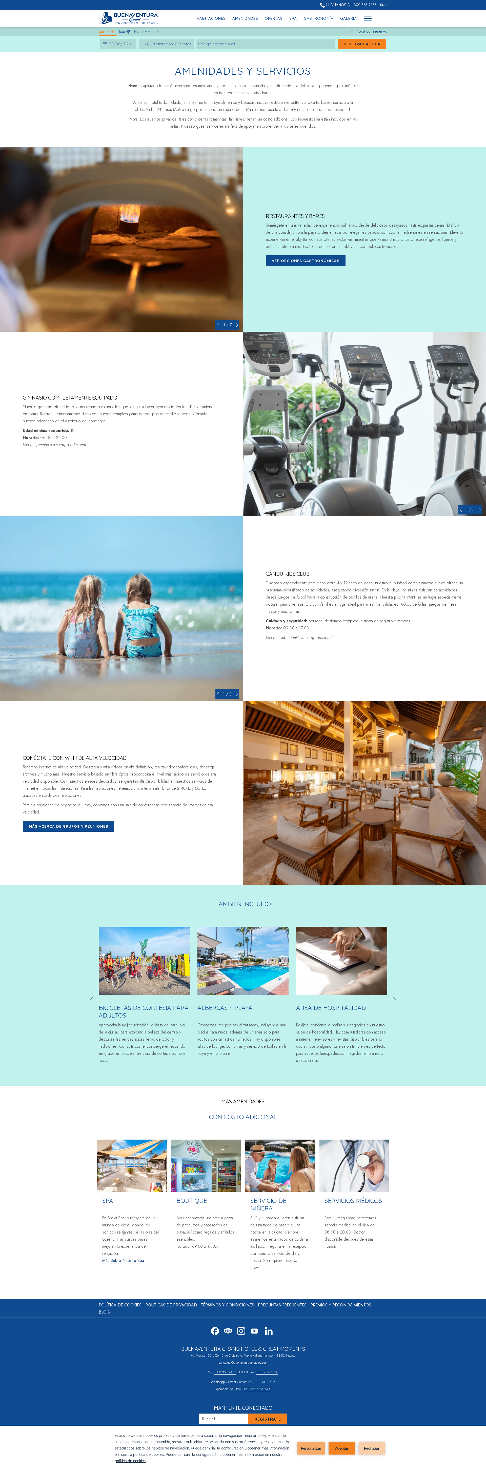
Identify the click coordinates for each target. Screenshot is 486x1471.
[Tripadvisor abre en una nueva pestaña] (228, 1330)
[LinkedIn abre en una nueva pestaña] (269, 1330)
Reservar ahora (365, 43)
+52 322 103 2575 (261, 1381)
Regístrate (267, 1419)
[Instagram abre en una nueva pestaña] (241, 1330)
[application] (243, 1448)
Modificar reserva (371, 31)
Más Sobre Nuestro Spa (123, 1260)
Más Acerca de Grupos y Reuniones (68, 826)
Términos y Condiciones (227, 1305)
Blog (104, 1312)
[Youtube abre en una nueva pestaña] (254, 1330)
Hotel (111, 32)
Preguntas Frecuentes (282, 1305)
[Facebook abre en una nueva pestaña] (215, 1330)
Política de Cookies (120, 1305)
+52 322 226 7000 (257, 1388)
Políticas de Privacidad (171, 1305)
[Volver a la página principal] (130, 18)
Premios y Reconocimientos (340, 1305)
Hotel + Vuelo (146, 32)
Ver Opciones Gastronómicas (305, 260)
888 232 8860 (267, 1372)
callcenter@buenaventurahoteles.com (243, 1362)
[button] (120, 44)
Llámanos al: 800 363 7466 (350, 4)
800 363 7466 (225, 1372)
